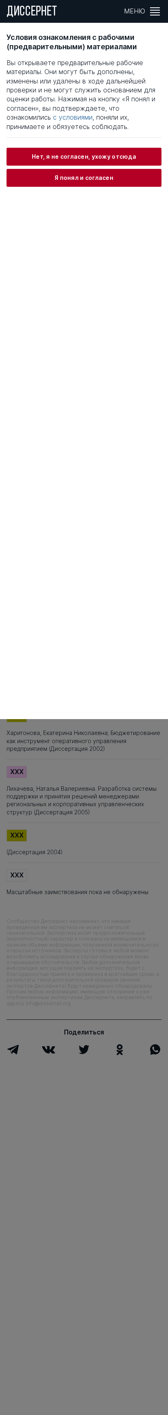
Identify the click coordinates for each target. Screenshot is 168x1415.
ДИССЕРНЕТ (32, 12)
